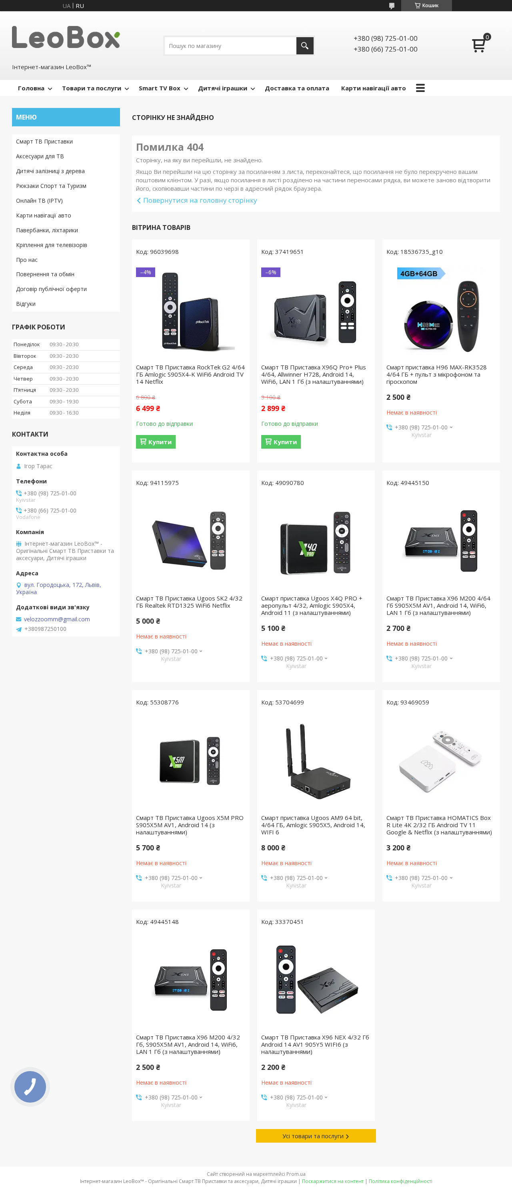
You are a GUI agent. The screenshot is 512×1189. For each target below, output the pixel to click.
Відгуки (26, 303)
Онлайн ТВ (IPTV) (39, 200)
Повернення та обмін (45, 274)
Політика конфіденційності (400, 1181)
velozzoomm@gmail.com (57, 619)
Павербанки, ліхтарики (47, 230)
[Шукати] (305, 45)
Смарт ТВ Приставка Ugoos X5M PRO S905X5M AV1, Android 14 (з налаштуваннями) (190, 825)
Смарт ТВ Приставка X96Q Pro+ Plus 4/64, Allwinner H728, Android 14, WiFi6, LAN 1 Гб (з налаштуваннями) (313, 374)
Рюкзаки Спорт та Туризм (51, 186)
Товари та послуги (91, 88)
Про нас (27, 259)
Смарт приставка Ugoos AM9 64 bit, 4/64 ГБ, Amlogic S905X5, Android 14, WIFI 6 (313, 825)
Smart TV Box (159, 88)
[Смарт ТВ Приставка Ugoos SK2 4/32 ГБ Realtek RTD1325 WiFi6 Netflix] (191, 543)
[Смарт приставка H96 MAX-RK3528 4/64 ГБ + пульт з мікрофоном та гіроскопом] (441, 311)
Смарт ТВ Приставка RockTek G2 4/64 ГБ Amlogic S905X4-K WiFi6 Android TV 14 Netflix (190, 374)
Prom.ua (296, 1174)
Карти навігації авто (373, 88)
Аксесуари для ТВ (40, 156)
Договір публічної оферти (51, 289)
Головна (31, 88)
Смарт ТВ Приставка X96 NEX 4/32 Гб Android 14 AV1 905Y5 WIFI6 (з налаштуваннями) (315, 1044)
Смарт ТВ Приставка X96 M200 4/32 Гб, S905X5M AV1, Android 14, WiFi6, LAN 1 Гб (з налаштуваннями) (188, 1044)
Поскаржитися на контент (333, 1181)
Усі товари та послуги (313, 1136)
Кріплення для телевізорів (51, 245)
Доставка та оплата (297, 88)
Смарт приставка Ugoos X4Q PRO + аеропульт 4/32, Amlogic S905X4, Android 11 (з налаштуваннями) (311, 605)
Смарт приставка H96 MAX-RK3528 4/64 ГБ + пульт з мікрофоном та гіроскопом (436, 374)
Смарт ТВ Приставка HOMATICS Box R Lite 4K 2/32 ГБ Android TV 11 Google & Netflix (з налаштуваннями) (439, 825)
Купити (160, 442)
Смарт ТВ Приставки (44, 141)
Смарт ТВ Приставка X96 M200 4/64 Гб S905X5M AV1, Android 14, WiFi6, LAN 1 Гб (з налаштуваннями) (438, 605)
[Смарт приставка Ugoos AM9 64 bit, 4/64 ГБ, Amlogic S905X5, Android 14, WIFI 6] (316, 762)
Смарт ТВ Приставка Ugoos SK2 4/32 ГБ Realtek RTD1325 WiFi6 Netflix (189, 601)
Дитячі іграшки (222, 88)
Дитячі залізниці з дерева (50, 171)
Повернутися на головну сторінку (200, 200)
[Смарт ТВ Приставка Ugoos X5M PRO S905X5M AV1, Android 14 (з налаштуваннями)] (191, 762)
